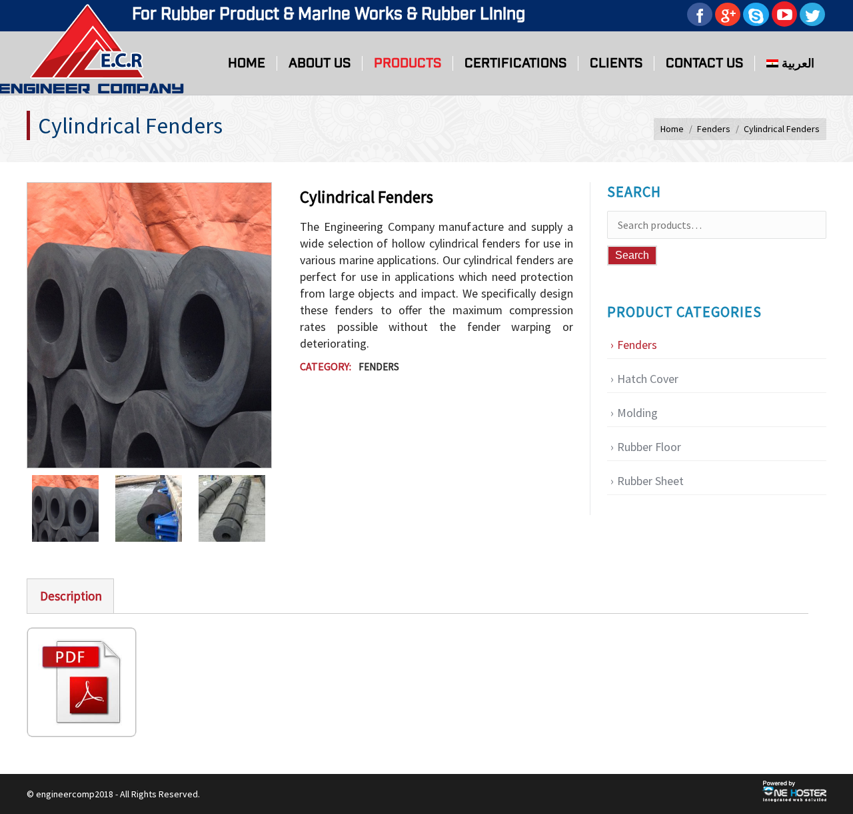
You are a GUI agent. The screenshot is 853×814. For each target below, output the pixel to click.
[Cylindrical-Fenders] (157, 508)
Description (71, 596)
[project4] (73, 508)
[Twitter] (812, 14)
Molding (637, 412)
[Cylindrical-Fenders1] (240, 508)
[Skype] (756, 14)
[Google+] (727, 14)
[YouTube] (784, 14)
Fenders (713, 129)
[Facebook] (699, 14)
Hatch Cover (647, 378)
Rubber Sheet (650, 480)
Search (632, 255)
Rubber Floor (649, 446)
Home (672, 129)
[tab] (70, 595)
